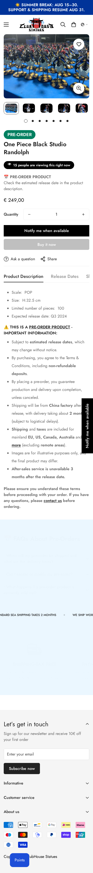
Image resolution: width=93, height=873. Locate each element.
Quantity (11, 214)
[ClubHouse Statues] (36, 24)
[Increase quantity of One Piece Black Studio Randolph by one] (83, 214)
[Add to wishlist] (78, 44)
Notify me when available (46, 230)
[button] (73, 24)
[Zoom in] (78, 88)
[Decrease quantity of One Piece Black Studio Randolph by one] (29, 214)
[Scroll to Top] (84, 847)
